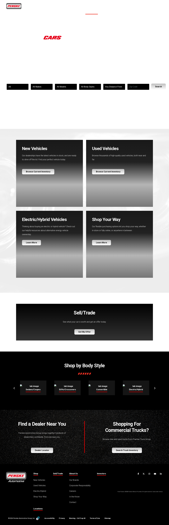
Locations (151, 7)
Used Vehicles (39, 485)
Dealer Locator (42, 450)
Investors (101, 473)
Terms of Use (95, 518)
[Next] (155, 388)
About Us (121, 7)
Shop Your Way (40, 496)
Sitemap (107, 518)
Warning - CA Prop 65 (77, 518)
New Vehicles (39, 480)
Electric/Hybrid (39, 491)
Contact (72, 502)
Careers (136, 7)
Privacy (62, 518)
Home (80, 7)
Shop (91, 7)
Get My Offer (84, 332)
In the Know (74, 496)
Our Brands (74, 480)
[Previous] (14, 388)
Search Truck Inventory (127, 450)
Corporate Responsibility (80, 485)
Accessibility (49, 518)
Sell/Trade (106, 7)
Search (158, 86)
